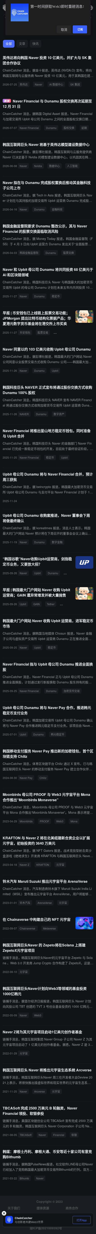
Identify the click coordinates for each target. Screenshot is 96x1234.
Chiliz (43, 778)
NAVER (24, 414)
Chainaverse (28, 928)
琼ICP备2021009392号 (46, 1228)
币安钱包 (25, 332)
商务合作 (72, 1208)
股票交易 (43, 332)
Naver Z (24, 864)
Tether (50, 604)
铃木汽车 (25, 903)
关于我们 (14, 1208)
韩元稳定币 (57, 734)
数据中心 (54, 166)
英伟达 (24, 84)
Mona (74, 821)
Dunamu (51, 128)
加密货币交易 (72, 691)
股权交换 (69, 128)
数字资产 (59, 414)
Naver (38, 84)
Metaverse (49, 928)
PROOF (44, 821)
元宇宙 (60, 864)
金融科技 (57, 209)
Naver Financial (29, 128)
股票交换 (68, 253)
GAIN (36, 604)
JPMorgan (61, 332)
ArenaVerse (45, 903)
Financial (58, 1135)
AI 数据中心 (56, 84)
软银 (74, 1135)
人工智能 (72, 166)
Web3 (59, 821)
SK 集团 (75, 84)
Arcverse (39, 1091)
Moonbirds (26, 821)
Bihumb (24, 1178)
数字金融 (57, 542)
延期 (84, 128)
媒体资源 (43, 1208)
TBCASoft (25, 1135)
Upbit (55, 370)
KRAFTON (42, 864)
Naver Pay (26, 778)
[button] (90, 8)
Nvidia (38, 166)
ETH (64, 604)
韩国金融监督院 (29, 253)
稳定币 (56, 296)
